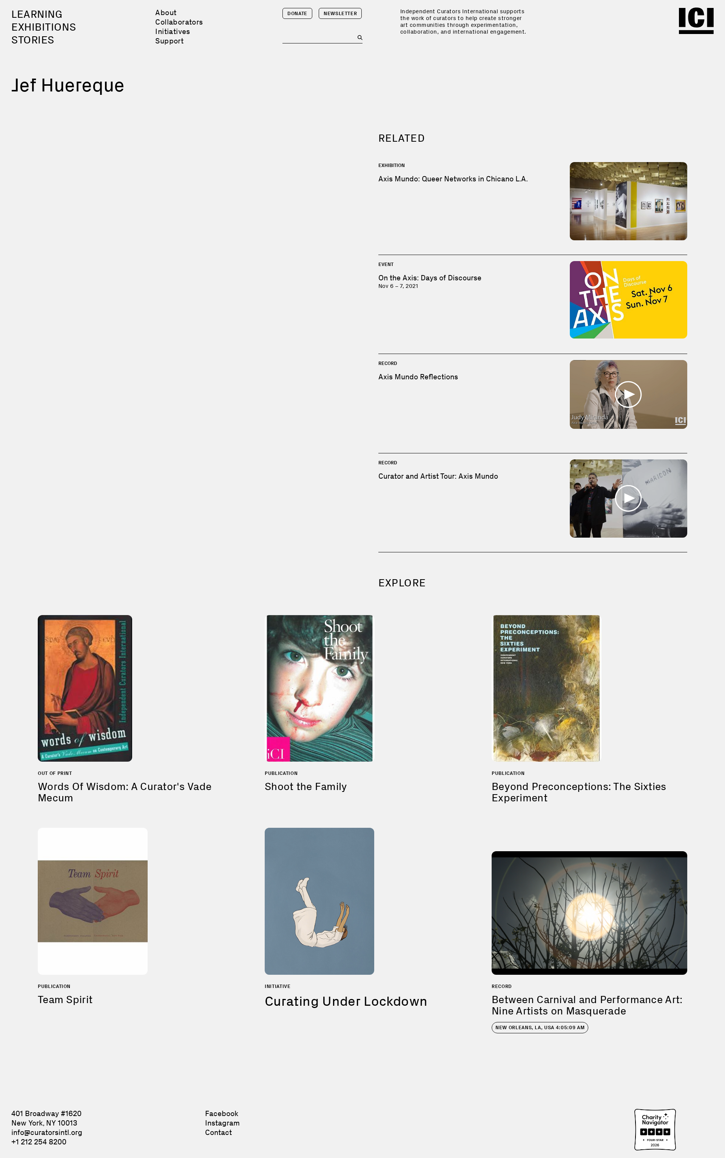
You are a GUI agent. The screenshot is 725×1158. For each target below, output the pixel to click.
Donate (297, 13)
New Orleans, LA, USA (540, 1027)
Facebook (221, 1113)
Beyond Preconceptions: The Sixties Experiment (579, 792)
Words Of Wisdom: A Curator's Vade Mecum (124, 792)
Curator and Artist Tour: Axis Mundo (438, 476)
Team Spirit (65, 999)
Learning (36, 14)
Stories (32, 40)
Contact (218, 1132)
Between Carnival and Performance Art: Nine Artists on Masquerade (587, 1005)
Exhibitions (43, 27)
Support (169, 40)
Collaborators (179, 21)
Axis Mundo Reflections (418, 376)
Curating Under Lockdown (346, 1001)
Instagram (222, 1122)
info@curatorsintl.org (46, 1132)
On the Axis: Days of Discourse (429, 277)
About (165, 12)
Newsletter (340, 13)
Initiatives (172, 31)
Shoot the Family (306, 786)
